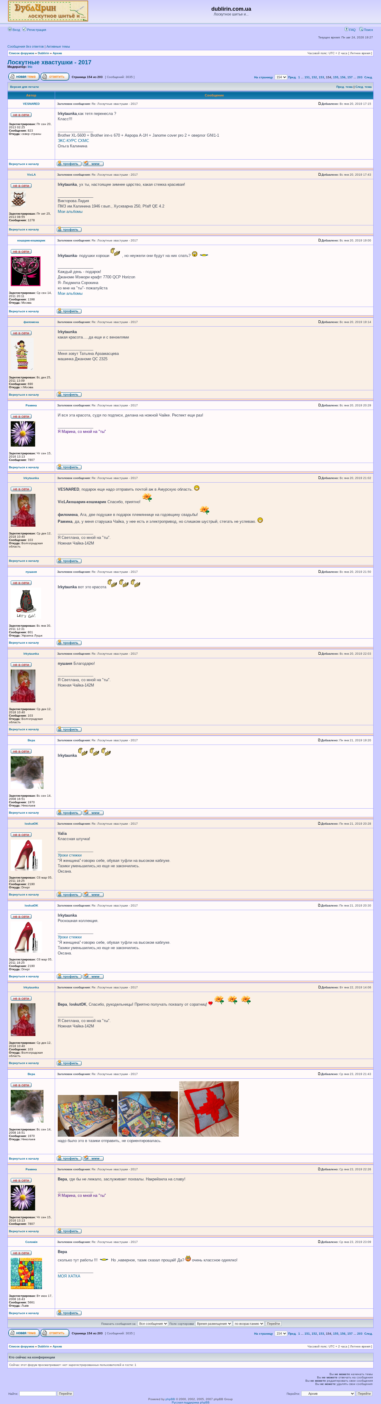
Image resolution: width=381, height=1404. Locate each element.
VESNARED (31, 103)
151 (307, 77)
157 (350, 77)
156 (343, 77)
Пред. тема (344, 86)
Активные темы (58, 46)
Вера (31, 740)
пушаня (31, 571)
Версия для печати (24, 86)
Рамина (31, 405)
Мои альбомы (70, 211)
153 (321, 77)
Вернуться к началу (24, 164)
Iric (30, 66)
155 (335, 77)
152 (314, 77)
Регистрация (36, 30)
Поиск (368, 30)
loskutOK (31, 823)
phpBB (170, 1399)
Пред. (292, 77)
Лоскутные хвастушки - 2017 (49, 62)
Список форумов (21, 53)
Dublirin (43, 53)
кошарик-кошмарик (31, 240)
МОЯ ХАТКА (69, 1276)
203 (360, 77)
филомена (31, 322)
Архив (57, 53)
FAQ (352, 30)
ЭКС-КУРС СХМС (73, 140)
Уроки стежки (70, 855)
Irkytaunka (31, 478)
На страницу (263, 77)
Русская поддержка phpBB (191, 1402)
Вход (16, 30)
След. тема (363, 86)
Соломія (31, 1242)
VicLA (31, 174)
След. (368, 77)
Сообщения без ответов (25, 46)
